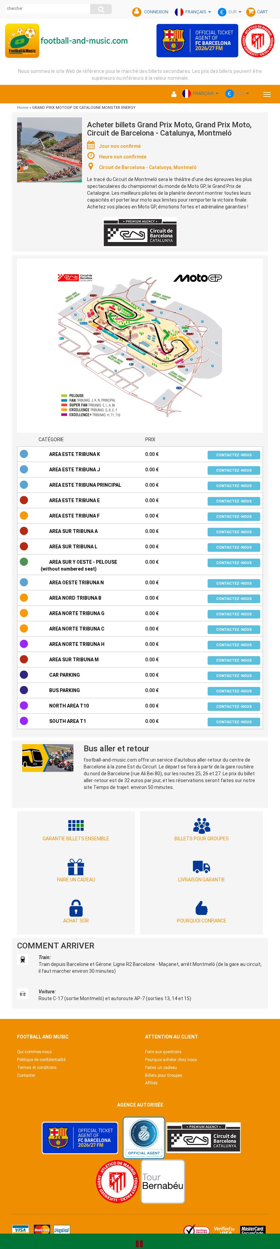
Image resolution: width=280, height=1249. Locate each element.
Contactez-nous (234, 455)
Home (22, 107)
